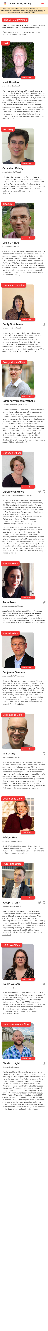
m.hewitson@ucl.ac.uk (11, 86)
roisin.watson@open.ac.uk (12, 988)
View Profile (26, 77)
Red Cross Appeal (22, 12)
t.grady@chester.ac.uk (11, 757)
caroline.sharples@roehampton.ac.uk (17, 495)
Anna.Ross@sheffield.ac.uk (12, 606)
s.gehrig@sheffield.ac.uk (11, 172)
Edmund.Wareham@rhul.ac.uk (14, 405)
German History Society (19, 3)
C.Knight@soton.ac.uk (10, 1067)
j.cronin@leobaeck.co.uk (12, 906)
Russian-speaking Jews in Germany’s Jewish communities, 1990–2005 (22, 932)
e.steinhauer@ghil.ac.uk (11, 328)
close (45, 11)
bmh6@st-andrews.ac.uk (12, 841)
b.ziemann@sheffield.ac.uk (13, 676)
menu (42, 3)
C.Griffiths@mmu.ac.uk (11, 246)
